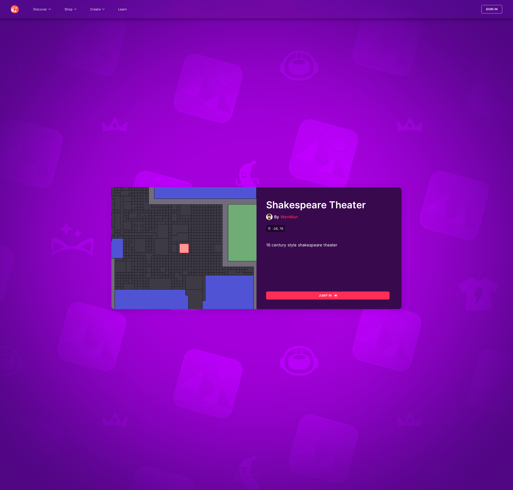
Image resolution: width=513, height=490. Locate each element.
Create (95, 9)
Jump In (325, 295)
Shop (69, 9)
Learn (122, 9)
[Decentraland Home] (15, 9)
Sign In (492, 9)
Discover (40, 9)
